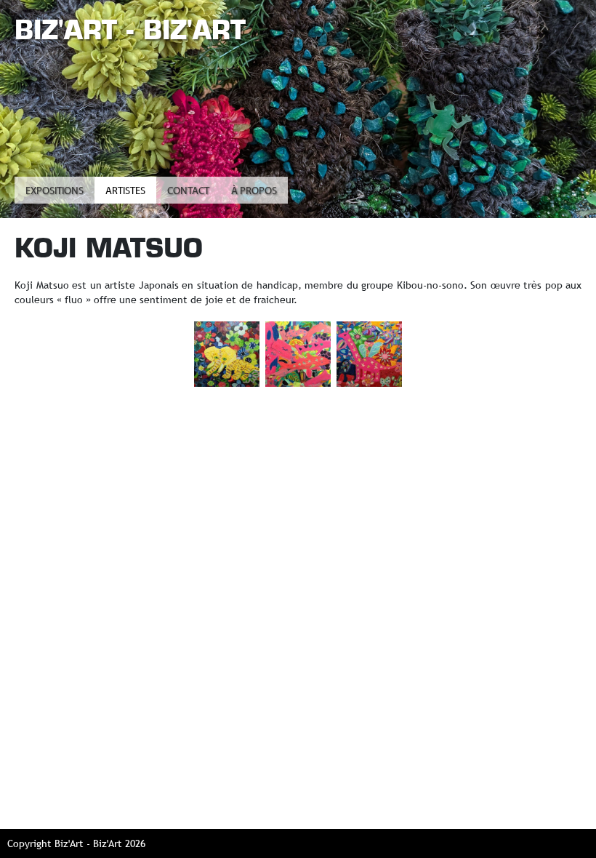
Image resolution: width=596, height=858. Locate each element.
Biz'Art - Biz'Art (130, 30)
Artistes (125, 191)
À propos (254, 191)
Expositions (54, 191)
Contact (188, 191)
